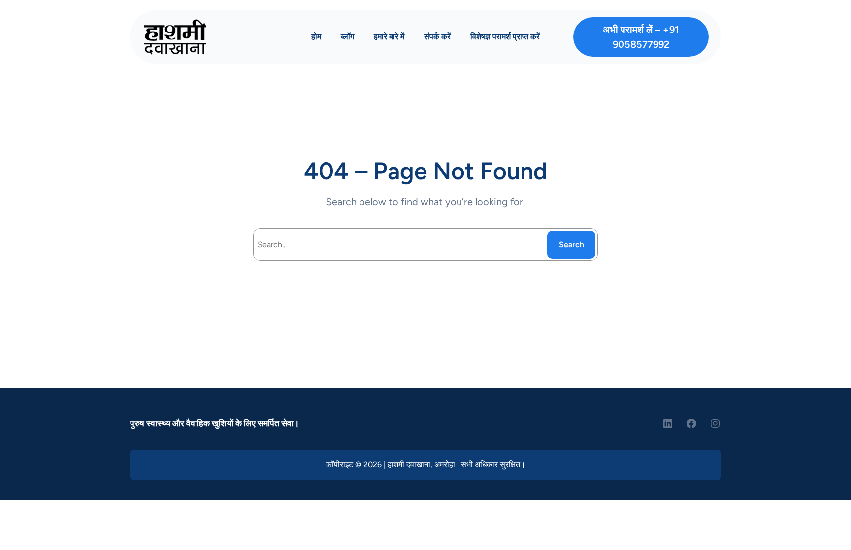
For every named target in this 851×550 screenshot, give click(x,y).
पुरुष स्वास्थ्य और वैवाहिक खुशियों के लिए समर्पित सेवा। (214, 423)
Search (571, 244)
